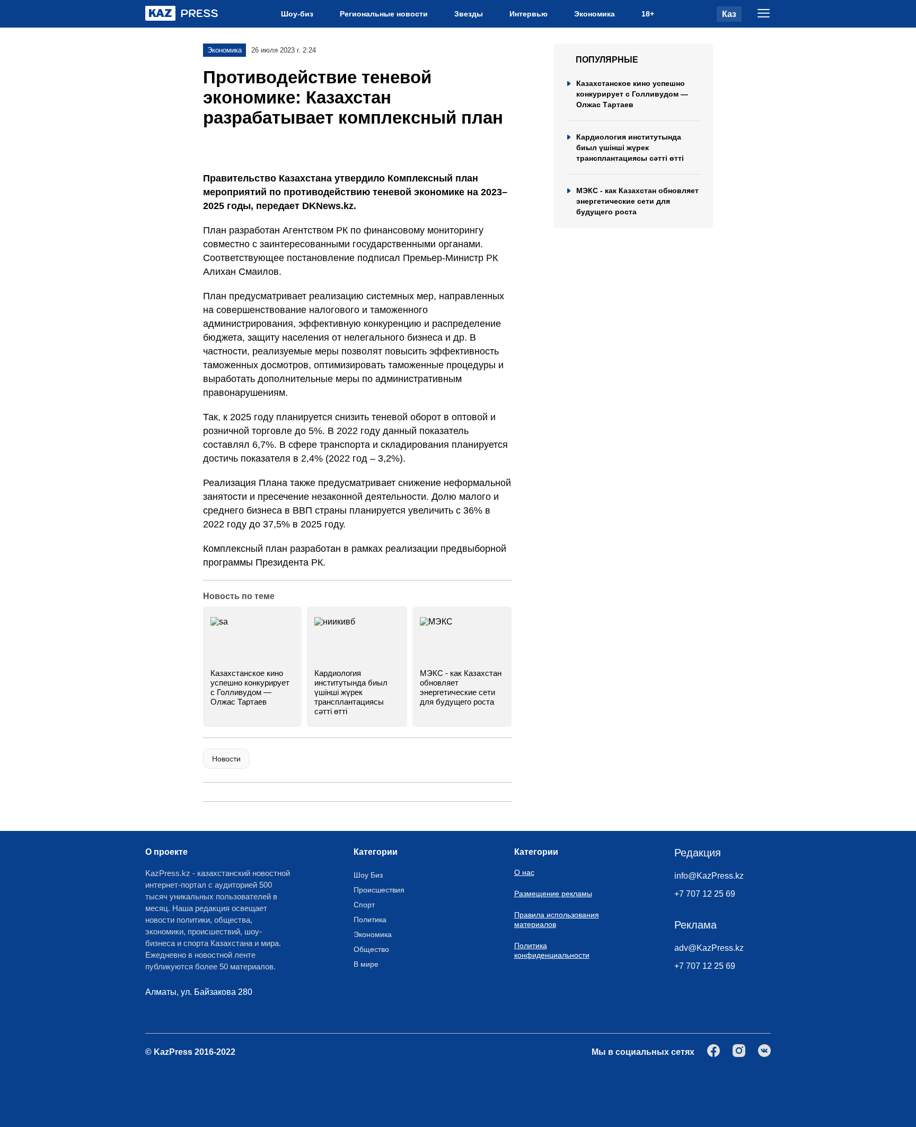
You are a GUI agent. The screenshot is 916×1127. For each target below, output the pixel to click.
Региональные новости (384, 14)
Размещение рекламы (553, 893)
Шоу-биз (297, 14)
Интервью (528, 14)
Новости (226, 759)
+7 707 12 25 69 (704, 893)
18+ (647, 14)
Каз (729, 14)
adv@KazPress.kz (709, 947)
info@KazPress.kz (709, 875)
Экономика (594, 14)
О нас (524, 872)
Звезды (468, 14)
